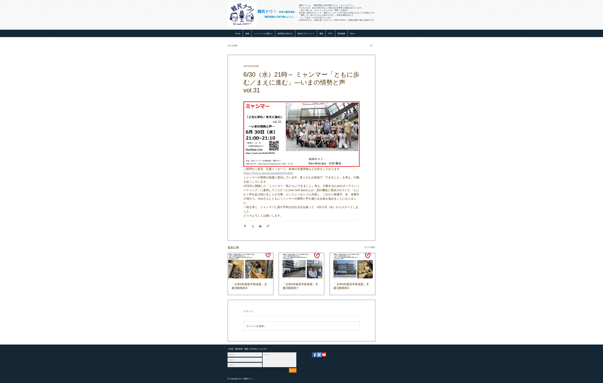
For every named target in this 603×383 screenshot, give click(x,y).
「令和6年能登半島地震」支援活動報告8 (249, 286)
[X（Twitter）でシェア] (252, 226)
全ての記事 (232, 45)
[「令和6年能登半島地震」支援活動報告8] (250, 265)
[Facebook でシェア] (244, 226)
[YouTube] (324, 354)
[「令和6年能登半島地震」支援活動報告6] (352, 265)
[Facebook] (314, 354)
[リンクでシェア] (267, 226)
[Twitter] (319, 354)
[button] (371, 45)
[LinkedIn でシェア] (260, 226)
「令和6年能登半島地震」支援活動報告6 (351, 286)
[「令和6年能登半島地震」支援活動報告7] (301, 265)
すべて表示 (369, 247)
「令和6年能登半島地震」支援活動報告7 (300, 286)
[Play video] (301, 134)
